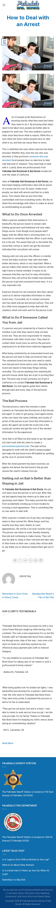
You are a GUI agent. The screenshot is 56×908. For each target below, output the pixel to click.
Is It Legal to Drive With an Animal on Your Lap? (25, 859)
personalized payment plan (15, 446)
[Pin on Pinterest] (35, 560)
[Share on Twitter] (25, 560)
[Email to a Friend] (30, 560)
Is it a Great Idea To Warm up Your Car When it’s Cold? (25, 872)
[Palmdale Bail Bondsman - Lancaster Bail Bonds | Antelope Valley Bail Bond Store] (28, 5)
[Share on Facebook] (20, 560)
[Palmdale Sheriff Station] (13, 779)
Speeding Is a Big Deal (13, 879)
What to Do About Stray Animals (18, 865)
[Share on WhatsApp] (15, 560)
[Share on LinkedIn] (41, 560)
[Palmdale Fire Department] (13, 822)
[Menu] (4, 4)
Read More (7, 743)
